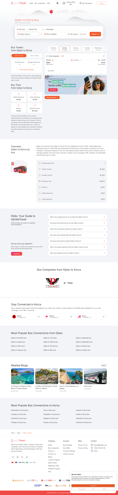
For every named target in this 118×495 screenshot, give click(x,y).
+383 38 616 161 (99, 448)
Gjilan (18, 433)
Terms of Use (82, 445)
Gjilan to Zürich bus (18, 346)
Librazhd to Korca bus (18, 418)
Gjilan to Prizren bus (51, 346)
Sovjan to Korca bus (51, 422)
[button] (77, 217)
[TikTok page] (27, 457)
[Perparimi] (52, 283)
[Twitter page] (22, 457)
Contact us (16, 254)
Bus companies (40, 3)
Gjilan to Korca (19, 55)
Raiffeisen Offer (53, 466)
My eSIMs (66, 448)
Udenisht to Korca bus (83, 418)
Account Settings (69, 451)
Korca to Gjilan (34, 55)
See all (104, 365)
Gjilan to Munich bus (83, 346)
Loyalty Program (54, 460)
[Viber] (92, 451)
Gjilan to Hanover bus (18, 350)
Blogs (50, 457)
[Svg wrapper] (18, 480)
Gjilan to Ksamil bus (18, 342)
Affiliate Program (54, 469)
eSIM (31, 3)
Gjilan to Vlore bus (50, 338)
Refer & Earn (52, 463)
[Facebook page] (13, 457)
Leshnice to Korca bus (83, 422)
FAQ (48, 3)
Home (13, 433)
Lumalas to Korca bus (18, 414)
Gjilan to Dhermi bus (51, 342)
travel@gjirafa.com (100, 445)
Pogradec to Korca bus (52, 414)
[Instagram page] (17, 457)
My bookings (67, 445)
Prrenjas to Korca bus (18, 422)
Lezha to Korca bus (82, 414)
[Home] (18, 3)
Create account (68, 454)
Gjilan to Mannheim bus (84, 342)
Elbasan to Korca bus (51, 418)
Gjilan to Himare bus (83, 350)
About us (51, 451)
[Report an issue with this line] (104, 56)
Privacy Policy (83, 448)
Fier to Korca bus (49, 410)
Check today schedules (27, 69)
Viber (95, 451)
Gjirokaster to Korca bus (19, 410)
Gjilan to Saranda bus (83, 338)
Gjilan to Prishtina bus (18, 338)
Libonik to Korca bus (83, 410)
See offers (53, 90)
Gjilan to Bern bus (50, 350)
